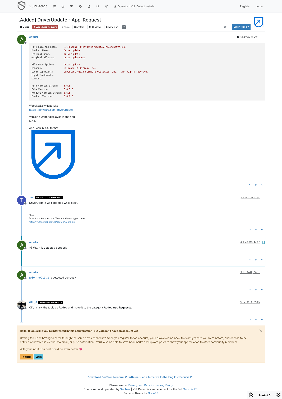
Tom (31, 197)
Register (26, 356)
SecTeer (125, 389)
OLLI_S (33, 302)
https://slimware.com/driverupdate (51, 109)
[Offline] (23, 304)
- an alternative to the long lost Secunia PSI (141, 377)
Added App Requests (46, 27)
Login (38, 356)
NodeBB (153, 393)
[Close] (260, 331)
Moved (25, 27)
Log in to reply (241, 26)
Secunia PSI (190, 389)
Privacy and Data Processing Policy (150, 385)
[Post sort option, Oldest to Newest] (225, 27)
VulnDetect (38, 6)
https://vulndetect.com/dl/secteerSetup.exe (52, 221)
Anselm (33, 36)
